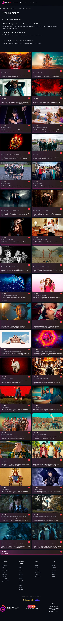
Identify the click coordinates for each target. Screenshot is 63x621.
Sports (20, 585)
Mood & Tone (5, 569)
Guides (36, 569)
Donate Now (31, 606)
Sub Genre (4, 574)
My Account (38, 576)
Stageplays (37, 571)
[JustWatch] (28, 600)
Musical (20, 578)
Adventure (21, 569)
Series (36, 567)
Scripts (3, 572)
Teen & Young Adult (21, 8)
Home (1, 8)
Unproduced (38, 572)
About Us (54, 567)
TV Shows (4, 578)
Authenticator (55, 569)
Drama (20, 572)
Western (21, 589)
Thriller (20, 587)
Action (20, 567)
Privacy (53, 574)
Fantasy (21, 574)
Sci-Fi (20, 583)
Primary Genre (5, 571)
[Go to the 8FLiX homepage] (6, 3)
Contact (54, 571)
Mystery (21, 580)
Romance (21, 582)
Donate (53, 565)
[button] (17, 3)
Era (3, 567)
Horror (20, 576)
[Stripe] (37, 600)
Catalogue (4, 565)
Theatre (4, 576)
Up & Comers (5, 582)
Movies (37, 565)
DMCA (53, 572)
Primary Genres (6, 8)
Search (36, 574)
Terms (53, 576)
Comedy (21, 571)
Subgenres (13, 8)
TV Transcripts (5, 580)
